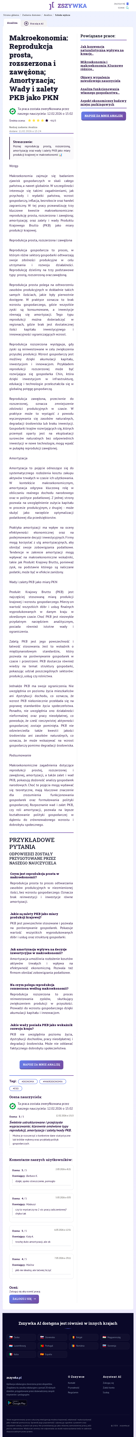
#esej (16, 1088)
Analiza (32, 127)
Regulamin (73, 1392)
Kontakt (71, 1382)
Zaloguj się (119, 3)
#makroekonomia (53, 1081)
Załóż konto (109, 1387)
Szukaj (121, 7)
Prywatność (73, 1387)
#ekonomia (28, 1081)
